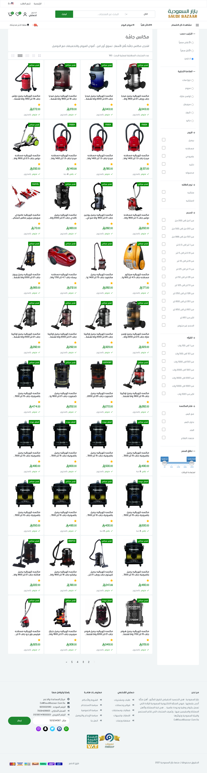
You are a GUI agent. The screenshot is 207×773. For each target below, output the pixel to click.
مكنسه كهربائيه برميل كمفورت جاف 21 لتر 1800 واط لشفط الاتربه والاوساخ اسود (62, 395)
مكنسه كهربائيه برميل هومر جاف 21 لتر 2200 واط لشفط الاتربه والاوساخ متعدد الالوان (98, 633)
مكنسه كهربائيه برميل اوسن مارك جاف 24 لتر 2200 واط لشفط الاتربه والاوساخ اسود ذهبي (135, 335)
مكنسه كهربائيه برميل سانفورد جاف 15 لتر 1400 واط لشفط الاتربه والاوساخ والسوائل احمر (99, 276)
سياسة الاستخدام (89, 705)
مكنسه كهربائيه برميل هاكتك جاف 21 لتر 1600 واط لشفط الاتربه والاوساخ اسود (26, 573)
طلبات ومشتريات (122, 700)
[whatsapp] (66, 728)
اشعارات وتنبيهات (121, 715)
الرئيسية (37, 3)
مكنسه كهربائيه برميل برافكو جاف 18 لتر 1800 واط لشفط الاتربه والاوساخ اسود (63, 573)
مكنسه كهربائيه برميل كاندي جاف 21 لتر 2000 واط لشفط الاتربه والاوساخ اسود (63, 216)
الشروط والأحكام (90, 700)
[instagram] (38, 728)
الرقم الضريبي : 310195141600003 (49, 715)
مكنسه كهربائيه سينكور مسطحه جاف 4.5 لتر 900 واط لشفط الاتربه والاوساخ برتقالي (134, 276)
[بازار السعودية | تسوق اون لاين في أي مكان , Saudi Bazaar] (183, 18)
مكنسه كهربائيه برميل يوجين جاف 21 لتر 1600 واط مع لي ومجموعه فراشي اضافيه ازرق (98, 216)
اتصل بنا (94, 720)
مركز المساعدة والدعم (54, 699)
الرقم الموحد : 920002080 (52, 707)
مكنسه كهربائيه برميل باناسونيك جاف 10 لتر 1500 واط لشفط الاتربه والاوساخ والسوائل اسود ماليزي (100, 514)
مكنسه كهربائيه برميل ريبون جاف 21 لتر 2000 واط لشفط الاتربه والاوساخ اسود (26, 276)
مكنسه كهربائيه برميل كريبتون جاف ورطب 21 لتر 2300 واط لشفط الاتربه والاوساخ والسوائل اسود (101, 573)
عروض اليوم (126, 25)
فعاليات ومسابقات (121, 710)
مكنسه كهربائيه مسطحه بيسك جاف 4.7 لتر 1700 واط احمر (63, 276)
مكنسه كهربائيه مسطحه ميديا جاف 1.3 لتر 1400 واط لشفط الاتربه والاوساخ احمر (136, 157)
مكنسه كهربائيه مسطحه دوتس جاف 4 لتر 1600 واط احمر (136, 216)
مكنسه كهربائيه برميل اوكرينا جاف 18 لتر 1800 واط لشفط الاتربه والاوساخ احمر (134, 395)
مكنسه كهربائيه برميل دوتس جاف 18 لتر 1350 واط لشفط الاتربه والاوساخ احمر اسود (26, 97)
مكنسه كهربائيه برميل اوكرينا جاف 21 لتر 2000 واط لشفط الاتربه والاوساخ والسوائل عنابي (62, 335)
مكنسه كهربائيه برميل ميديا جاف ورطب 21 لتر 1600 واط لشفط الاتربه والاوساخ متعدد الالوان (134, 97)
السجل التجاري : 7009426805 (51, 711)
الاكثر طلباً (145, 25)
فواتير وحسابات (122, 705)
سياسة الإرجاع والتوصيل (86, 715)
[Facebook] (59, 728)
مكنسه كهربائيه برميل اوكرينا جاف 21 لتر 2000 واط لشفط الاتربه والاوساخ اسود (25, 335)
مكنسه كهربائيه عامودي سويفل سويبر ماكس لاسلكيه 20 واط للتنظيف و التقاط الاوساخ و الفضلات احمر (26, 216)
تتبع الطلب (25, 3)
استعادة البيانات (188, 472)
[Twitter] (52, 728)
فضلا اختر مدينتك (18, 25)
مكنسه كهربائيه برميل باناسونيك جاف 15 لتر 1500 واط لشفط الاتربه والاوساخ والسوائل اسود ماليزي (27, 395)
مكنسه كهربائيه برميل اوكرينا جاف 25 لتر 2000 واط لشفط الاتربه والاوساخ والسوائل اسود (98, 335)
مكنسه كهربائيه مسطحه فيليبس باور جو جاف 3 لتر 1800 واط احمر (27, 633)
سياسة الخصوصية (89, 710)
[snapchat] (45, 728)
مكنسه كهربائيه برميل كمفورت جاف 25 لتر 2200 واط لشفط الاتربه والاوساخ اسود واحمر (100, 395)
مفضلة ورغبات (123, 720)
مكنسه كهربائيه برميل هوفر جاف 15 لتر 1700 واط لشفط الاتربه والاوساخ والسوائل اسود (135, 633)
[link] (126, 68)
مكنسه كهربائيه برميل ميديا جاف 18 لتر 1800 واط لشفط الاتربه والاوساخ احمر (62, 97)
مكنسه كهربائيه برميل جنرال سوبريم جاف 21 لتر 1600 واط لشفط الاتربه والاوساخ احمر (62, 633)
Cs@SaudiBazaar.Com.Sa (186, 720)
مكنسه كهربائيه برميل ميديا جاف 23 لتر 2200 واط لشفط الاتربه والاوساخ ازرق (99, 97)
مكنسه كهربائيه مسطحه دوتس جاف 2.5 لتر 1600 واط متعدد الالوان (27, 157)
